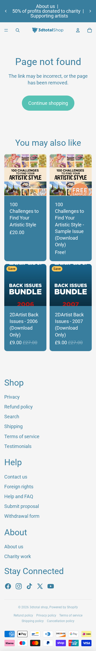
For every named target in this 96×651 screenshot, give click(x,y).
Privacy (12, 397)
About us (45, 6)
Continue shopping (48, 103)
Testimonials (17, 446)
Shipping (13, 426)
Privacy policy (46, 615)
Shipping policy (33, 621)
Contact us (15, 477)
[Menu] (6, 30)
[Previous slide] (6, 11)
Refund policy (18, 406)
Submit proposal (21, 506)
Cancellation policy (60, 621)
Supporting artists (49, 16)
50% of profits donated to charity (46, 11)
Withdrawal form (21, 516)
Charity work (17, 556)
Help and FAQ (18, 496)
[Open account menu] (78, 30)
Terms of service (21, 436)
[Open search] (17, 30)
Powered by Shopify (63, 607)
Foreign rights (18, 486)
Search (11, 416)
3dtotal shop (39, 607)
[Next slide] (90, 11)
